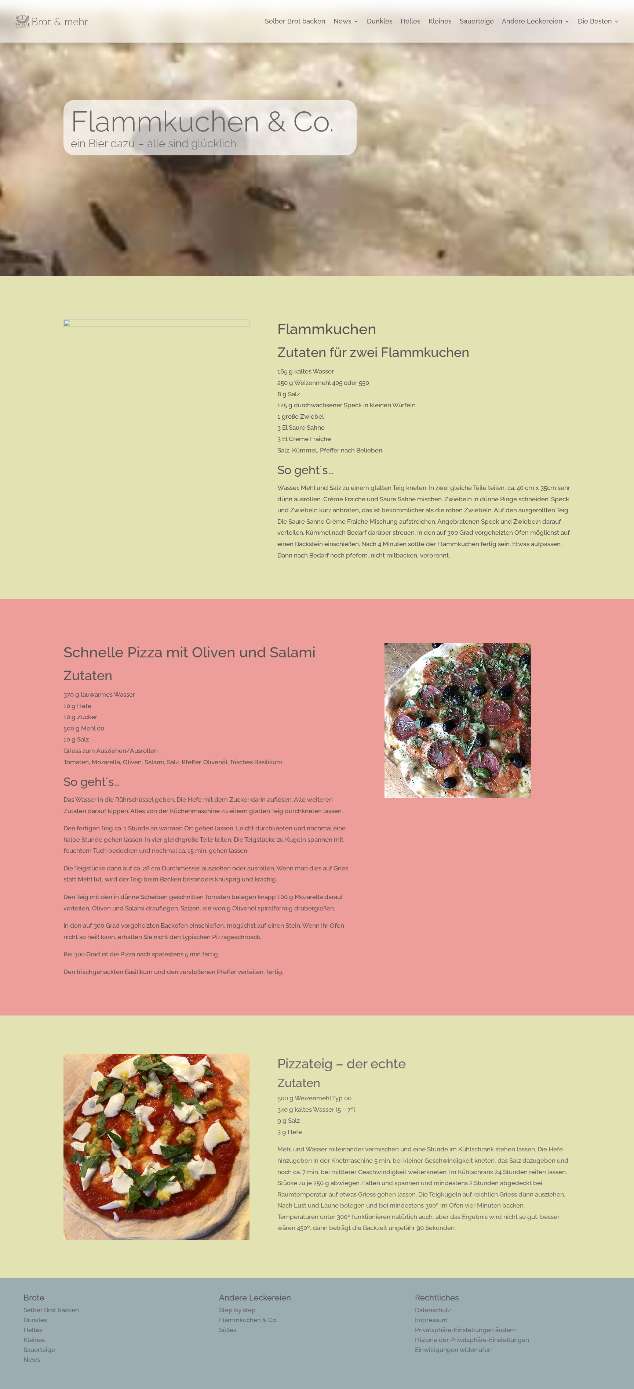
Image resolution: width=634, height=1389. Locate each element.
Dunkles (380, 21)
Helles (410, 21)
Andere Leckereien (532, 21)
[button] (465, 1330)
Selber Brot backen (295, 21)
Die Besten (595, 21)
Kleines (440, 21)
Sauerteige (477, 21)
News (342, 21)
